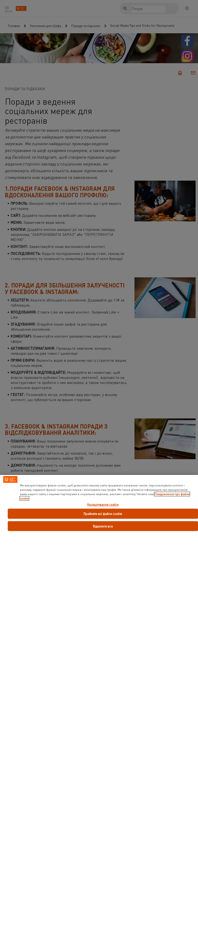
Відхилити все (103, 526)
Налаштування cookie (102, 504)
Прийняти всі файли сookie (103, 514)
